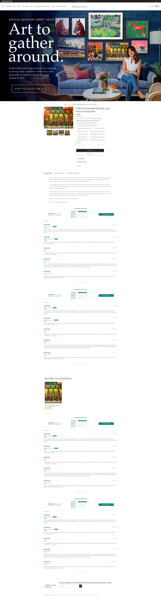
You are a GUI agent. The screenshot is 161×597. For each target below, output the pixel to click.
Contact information (93, 595)
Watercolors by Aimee (51, 595)
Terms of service (79, 595)
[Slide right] (71, 132)
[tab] (48, 173)
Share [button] (79, 165)
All (69, 104)
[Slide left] (45, 132)
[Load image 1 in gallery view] (49, 132)
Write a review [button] (106, 214)
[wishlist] (98, 145)
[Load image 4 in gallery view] (67, 132)
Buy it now (90, 154)
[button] (14, 6)
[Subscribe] (80, 586)
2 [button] (78, 282)
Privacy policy (72, 595)
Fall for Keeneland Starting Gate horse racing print (53, 392)
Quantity (78, 142)
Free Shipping (79, 116)
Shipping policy (86, 595)
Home (65, 104)
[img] (47, 224)
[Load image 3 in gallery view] (61, 132)
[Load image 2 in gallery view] (55, 132)
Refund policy (66, 595)
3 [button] (80, 282)
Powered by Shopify (59, 595)
